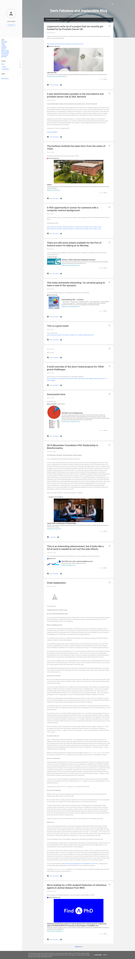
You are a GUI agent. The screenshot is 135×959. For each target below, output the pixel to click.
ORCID (3, 43)
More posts (78, 946)
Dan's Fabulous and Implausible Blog (78, 11)
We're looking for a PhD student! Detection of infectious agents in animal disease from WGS (76, 886)
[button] (109, 26)
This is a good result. (58, 326)
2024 (2, 64)
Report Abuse (5, 78)
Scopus (3, 49)
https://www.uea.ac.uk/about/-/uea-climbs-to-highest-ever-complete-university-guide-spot (70, 335)
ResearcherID (5, 53)
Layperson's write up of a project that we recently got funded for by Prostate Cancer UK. (75, 28)
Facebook (4, 47)
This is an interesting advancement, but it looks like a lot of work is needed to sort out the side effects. (75, 547)
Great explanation (56, 582)
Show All (108, 19)
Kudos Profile (5, 50)
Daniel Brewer (11, 21)
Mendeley (4, 56)
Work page (4, 42)
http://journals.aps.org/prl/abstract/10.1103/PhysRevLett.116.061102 (80, 863)
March (4, 67)
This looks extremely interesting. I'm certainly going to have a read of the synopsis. (76, 284)
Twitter (3, 44)
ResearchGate (5, 52)
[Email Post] (61, 85)
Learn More (98, 955)
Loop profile (4, 55)
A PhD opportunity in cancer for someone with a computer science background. (72, 209)
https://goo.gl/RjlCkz (52, 132)
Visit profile (11, 25)
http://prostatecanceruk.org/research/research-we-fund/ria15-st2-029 (65, 44)
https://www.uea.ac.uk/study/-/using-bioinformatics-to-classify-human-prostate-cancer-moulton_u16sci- (74, 227)
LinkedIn (3, 46)
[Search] (112, 4)
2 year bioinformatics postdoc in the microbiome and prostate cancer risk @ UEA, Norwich (75, 95)
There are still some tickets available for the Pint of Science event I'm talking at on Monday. (74, 244)
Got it (105, 955)
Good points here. (56, 394)
